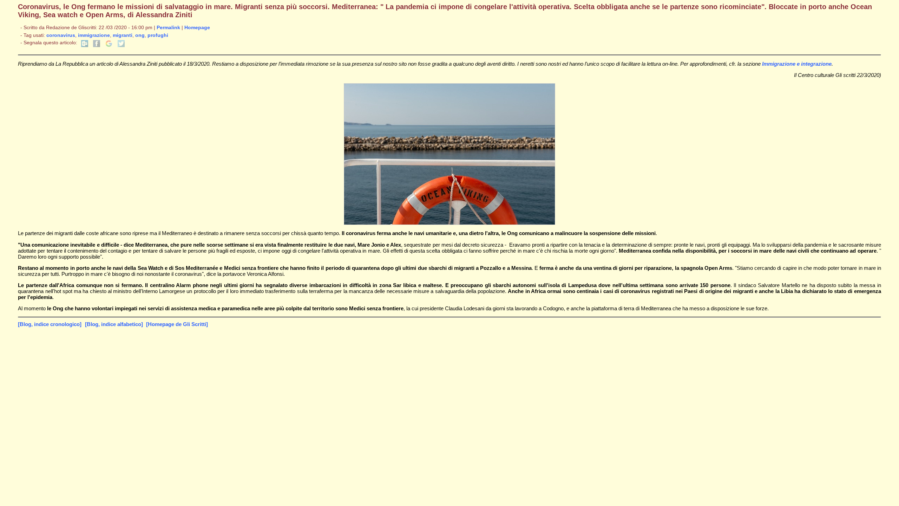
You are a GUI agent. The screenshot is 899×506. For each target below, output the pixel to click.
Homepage (197, 27)
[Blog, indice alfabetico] (114, 324)
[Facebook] (96, 45)
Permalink (168, 27)
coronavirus (60, 35)
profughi (157, 35)
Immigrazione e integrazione (797, 64)
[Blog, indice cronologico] (49, 324)
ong (140, 35)
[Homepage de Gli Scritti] (177, 324)
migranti (122, 35)
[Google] (108, 45)
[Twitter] (121, 45)
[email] (84, 45)
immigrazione (94, 35)
